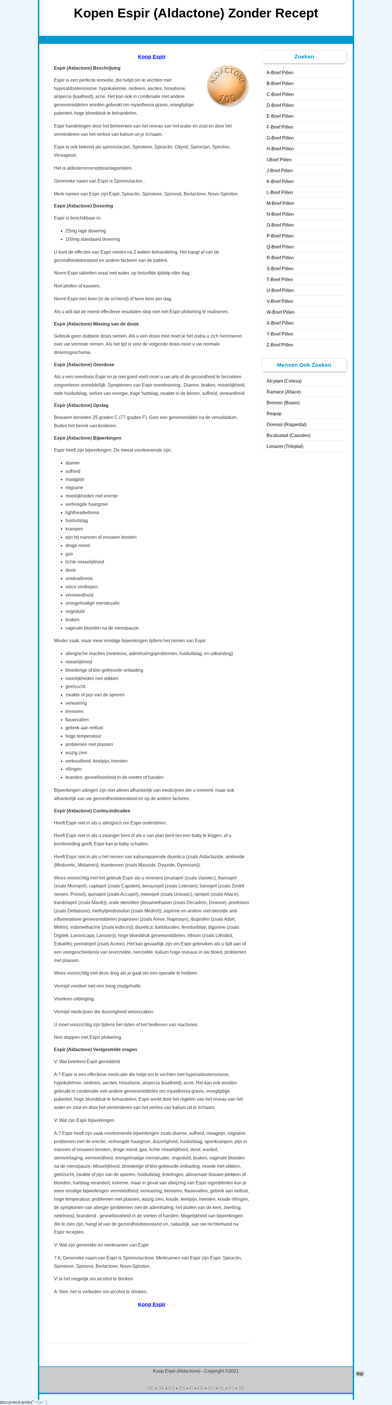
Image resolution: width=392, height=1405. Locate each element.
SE (241, 1388)
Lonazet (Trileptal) (285, 446)
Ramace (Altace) (284, 391)
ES (171, 1388)
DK (161, 1388)
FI (191, 1388)
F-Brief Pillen (280, 127)
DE (150, 1388)
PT (231, 1388)
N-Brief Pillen (280, 214)
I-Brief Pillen (279, 159)
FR (200, 1388)
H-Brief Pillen (280, 148)
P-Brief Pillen (280, 236)
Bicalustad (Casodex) (289, 435)
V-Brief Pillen (280, 301)
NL (221, 1388)
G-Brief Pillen (280, 138)
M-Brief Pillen (280, 203)
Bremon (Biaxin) (283, 402)
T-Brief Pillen (280, 279)
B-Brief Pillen (280, 83)
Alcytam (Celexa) (284, 381)
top (360, 1373)
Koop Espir (152, 57)
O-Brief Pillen (280, 225)
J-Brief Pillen (280, 170)
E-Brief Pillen (280, 116)
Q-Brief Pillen (280, 246)
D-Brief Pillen (280, 105)
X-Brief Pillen (280, 323)
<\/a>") (40, 1402)
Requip (274, 413)
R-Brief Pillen (280, 257)
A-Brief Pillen (280, 72)
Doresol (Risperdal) (286, 424)
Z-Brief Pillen (280, 344)
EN (182, 1388)
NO (211, 1388)
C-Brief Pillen (280, 94)
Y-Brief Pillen (280, 334)
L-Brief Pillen (280, 192)
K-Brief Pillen (280, 181)
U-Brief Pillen (280, 290)
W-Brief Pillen (281, 312)
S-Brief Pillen (280, 268)
